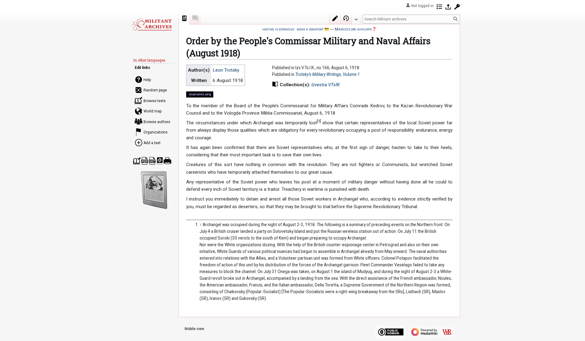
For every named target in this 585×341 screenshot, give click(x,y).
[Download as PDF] (144, 161)
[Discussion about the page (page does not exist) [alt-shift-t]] (195, 18)
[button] (356, 18)
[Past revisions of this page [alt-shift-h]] (346, 18)
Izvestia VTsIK (325, 84)
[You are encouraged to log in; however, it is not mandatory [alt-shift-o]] (448, 7)
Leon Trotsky (226, 70)
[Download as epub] (160, 161)
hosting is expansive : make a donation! (292, 29)
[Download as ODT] (152, 161)
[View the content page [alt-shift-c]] (184, 18)
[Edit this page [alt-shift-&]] (335, 18)
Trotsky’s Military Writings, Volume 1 (327, 74)
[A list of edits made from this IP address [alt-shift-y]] (439, 7)
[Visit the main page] (151, 24)
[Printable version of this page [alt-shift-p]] (167, 161)
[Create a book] (137, 161)
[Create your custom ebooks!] (154, 190)
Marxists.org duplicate (353, 29)
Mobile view (194, 329)
